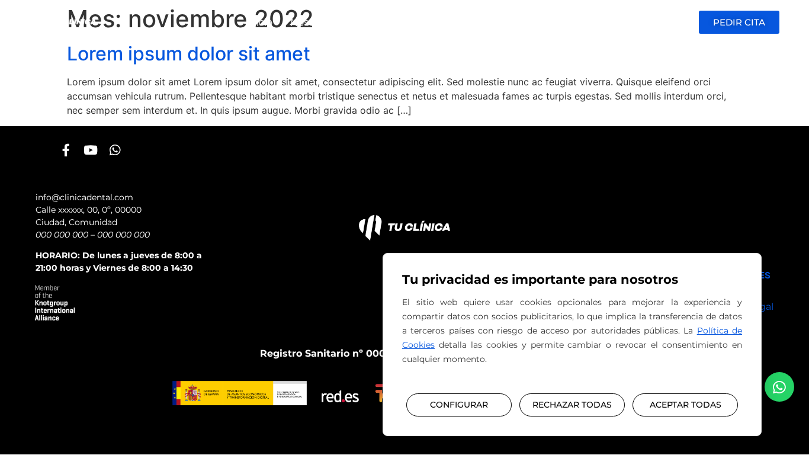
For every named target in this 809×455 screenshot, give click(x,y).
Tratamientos (382, 22)
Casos (446, 22)
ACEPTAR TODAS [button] (685, 404)
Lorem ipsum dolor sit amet (188, 53)
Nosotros (311, 22)
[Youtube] (90, 150)
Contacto (539, 22)
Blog (489, 22)
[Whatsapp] (114, 150)
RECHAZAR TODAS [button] (572, 404)
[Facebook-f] (66, 150)
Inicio (260, 22)
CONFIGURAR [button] (459, 404)
